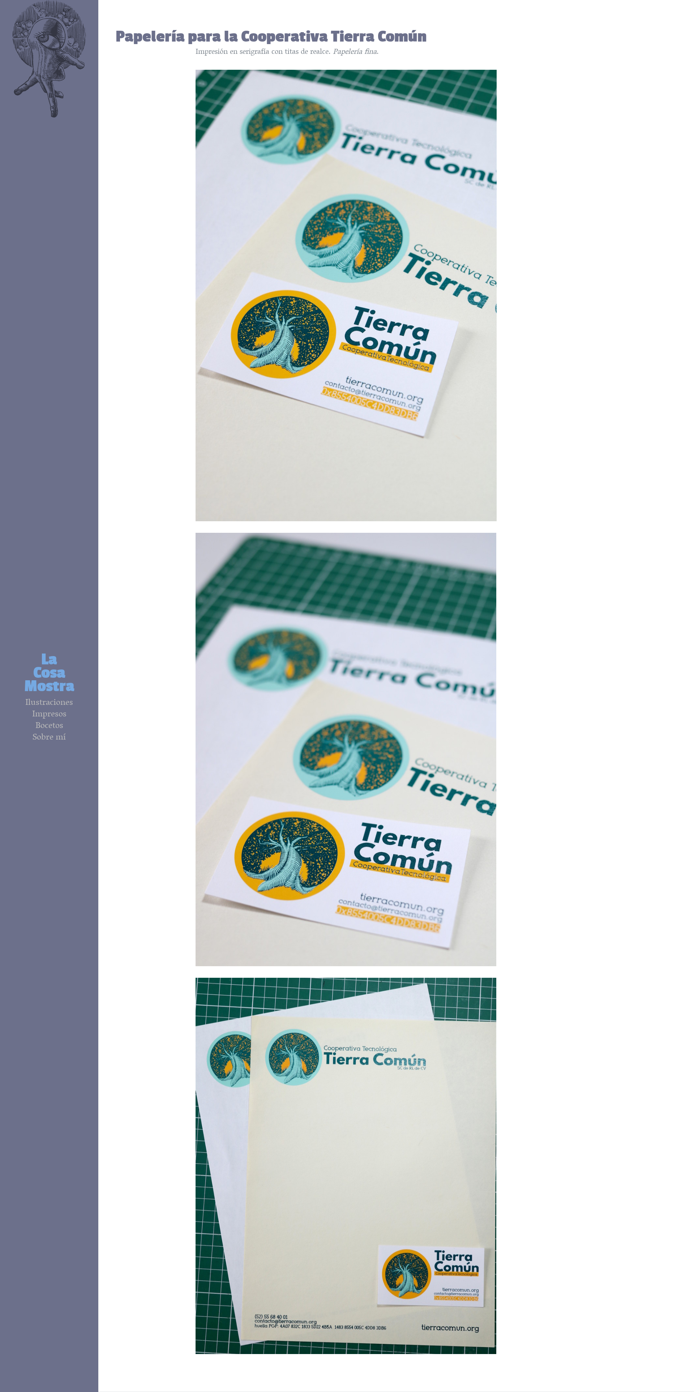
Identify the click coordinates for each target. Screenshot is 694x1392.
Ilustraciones (49, 703)
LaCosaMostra (49, 672)
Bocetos (49, 726)
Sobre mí (49, 738)
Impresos (49, 715)
